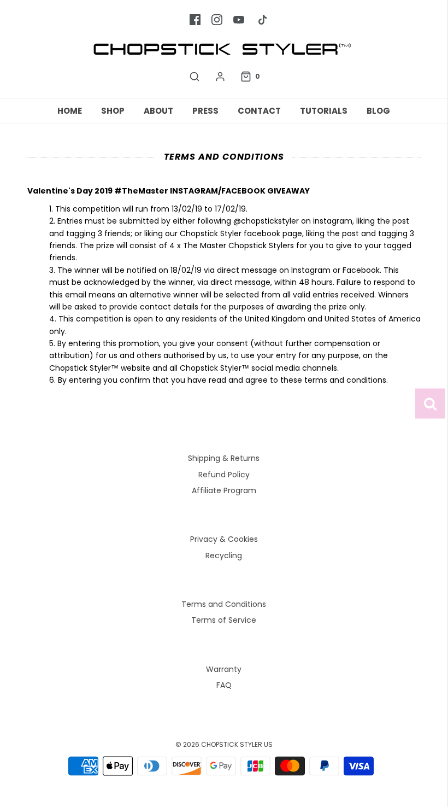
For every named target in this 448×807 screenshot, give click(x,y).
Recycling (223, 555)
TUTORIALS (323, 110)
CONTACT (259, 110)
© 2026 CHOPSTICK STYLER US (224, 744)
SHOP (113, 110)
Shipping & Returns (224, 458)
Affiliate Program (224, 490)
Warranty (223, 669)
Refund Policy (224, 474)
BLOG (378, 110)
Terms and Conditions (223, 604)
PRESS (205, 110)
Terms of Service (223, 620)
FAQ (224, 685)
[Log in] (220, 76)
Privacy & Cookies (224, 539)
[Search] (194, 76)
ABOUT (158, 110)
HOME (69, 110)
